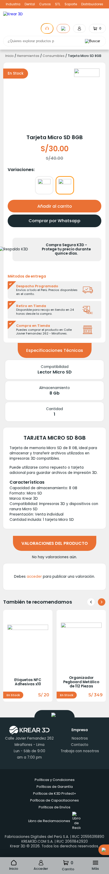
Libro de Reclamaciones (49, 821)
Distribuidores (92, 4)
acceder (34, 576)
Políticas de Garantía (55, 786)
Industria (13, 4)
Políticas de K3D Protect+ (54, 793)
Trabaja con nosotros (80, 751)
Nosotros (80, 738)
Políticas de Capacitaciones (54, 800)
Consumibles (54, 56)
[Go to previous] (91, 602)
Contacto (79, 744)
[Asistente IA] (47, 28)
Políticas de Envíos (54, 807)
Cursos (45, 4)
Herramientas (28, 56)
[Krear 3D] (86, 73)
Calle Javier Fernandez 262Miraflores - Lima (29, 741)
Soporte (71, 4)
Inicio (9, 56)
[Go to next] (101, 602)
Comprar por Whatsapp (54, 221)
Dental (30, 4)
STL (57, 4)
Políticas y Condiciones (55, 780)
